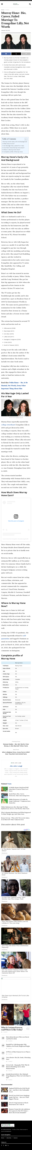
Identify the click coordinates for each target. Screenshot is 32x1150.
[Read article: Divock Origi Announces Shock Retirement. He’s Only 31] (4, 1104)
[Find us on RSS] (8, 1145)
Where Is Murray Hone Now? (11, 149)
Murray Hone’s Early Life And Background (15, 141)
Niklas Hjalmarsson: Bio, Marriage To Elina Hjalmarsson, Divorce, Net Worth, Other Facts (15, 807)
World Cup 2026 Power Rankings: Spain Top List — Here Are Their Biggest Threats (19, 1097)
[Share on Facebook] (6, 53)
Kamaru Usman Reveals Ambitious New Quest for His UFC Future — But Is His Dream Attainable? (19, 1110)
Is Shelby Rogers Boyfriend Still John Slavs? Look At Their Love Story (18, 789)
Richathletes (8, 1131)
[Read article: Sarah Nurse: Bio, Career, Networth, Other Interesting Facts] (4, 795)
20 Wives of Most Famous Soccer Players (18, 1052)
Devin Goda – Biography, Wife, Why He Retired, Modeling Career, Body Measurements (17, 1066)
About (2, 1137)
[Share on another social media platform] (26, 53)
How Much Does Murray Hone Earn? (13, 147)
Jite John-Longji (16, 766)
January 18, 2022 (5, 30)
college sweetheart (8, 425)
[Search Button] (30, 4)
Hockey (7, 9)
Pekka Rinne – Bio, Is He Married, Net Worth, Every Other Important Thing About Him (14, 386)
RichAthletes (8, 1129)
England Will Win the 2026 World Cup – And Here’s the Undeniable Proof (19, 1090)
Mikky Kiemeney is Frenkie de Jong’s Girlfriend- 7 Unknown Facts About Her (19, 801)
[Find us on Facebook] (1, 1145)
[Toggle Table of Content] (25, 139)
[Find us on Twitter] (3, 1145)
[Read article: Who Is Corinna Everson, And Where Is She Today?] (16, 1014)
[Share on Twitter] (16, 53)
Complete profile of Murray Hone (13, 152)
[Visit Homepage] (16, 4)
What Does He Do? (9, 143)
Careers (15, 1137)
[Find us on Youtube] (5, 1145)
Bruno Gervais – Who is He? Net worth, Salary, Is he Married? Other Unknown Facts (15, 818)
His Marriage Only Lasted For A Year (13, 145)
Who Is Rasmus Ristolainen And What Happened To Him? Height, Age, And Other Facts (16, 813)
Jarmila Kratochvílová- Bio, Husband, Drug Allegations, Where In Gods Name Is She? (18, 1075)
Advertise (8, 1137)
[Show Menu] (2, 4)
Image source (19, 417)
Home (2, 9)
